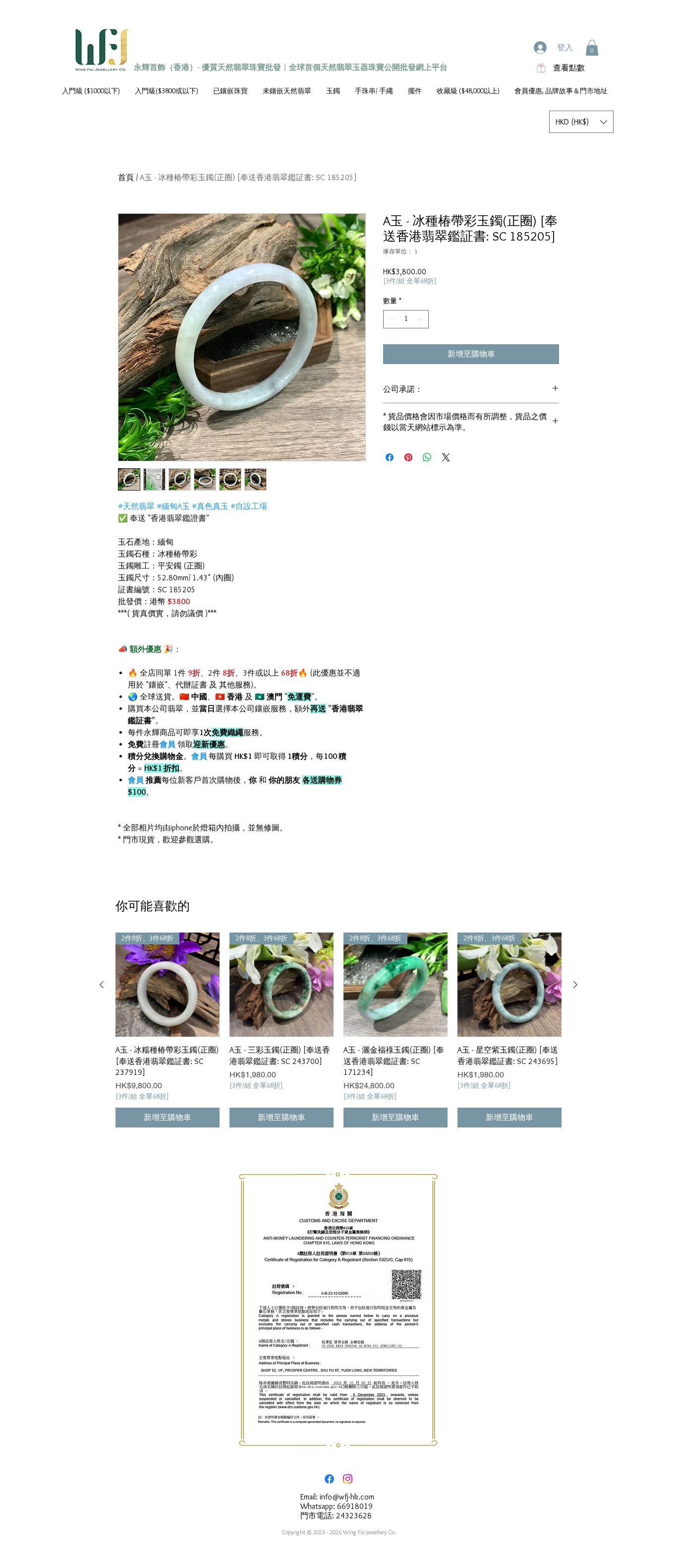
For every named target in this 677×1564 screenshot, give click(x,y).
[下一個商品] (575, 985)
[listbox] (581, 122)
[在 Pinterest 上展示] (408, 457)
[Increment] (421, 319)
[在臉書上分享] (389, 457)
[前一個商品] (102, 985)
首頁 (126, 177)
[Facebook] (329, 1479)
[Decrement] (391, 319)
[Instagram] (347, 1479)
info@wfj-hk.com (347, 1496)
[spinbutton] (406, 319)
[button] (592, 48)
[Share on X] (446, 457)
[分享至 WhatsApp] (427, 457)
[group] (338, 1030)
